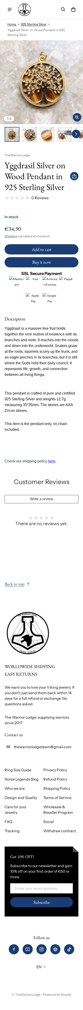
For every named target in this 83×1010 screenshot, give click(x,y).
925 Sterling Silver (34, 24)
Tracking (12, 831)
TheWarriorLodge (28, 994)
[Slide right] (76, 134)
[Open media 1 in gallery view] (12, 134)
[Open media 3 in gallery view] (47, 134)
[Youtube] (28, 949)
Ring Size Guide (18, 770)
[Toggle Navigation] (10, 9)
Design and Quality (21, 797)
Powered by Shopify (57, 994)
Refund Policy (55, 779)
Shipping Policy (56, 788)
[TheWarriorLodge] (24, 9)
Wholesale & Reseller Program (58, 810)
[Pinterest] (55, 949)
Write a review (41, 499)
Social (48, 821)
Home (11, 24)
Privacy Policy (55, 770)
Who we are (15, 788)
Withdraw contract (59, 831)
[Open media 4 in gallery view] (64, 134)
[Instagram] (41, 949)
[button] (63, 9)
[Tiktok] (69, 949)
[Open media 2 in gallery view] (29, 134)
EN (39, 967)
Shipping (11, 236)
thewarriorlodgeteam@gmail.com (42, 747)
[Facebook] (14, 949)
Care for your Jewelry (16, 810)
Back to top (14, 584)
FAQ (8, 821)
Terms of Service (57, 797)
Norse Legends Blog (22, 779)
